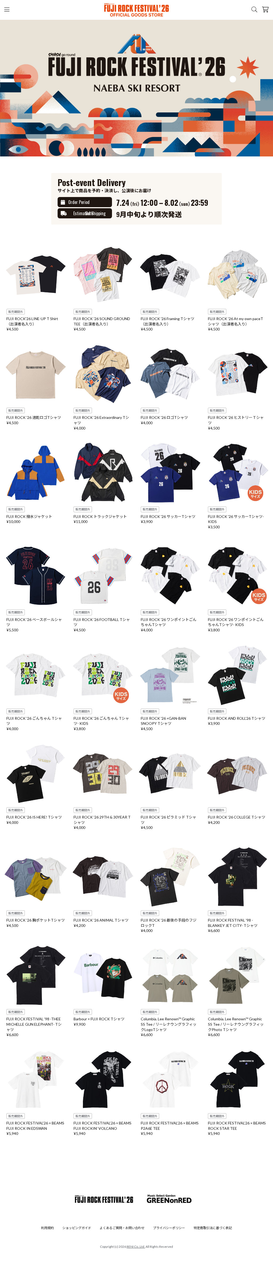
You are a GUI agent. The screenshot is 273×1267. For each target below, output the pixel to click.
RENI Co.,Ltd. (136, 1247)
